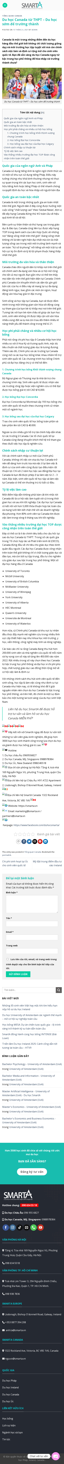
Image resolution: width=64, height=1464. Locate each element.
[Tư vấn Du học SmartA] (32, 5)
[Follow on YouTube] (40, 1227)
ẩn (42, 112)
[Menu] (5, 5)
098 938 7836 (12, 1294)
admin (35, 30)
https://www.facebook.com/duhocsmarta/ (37, 825)
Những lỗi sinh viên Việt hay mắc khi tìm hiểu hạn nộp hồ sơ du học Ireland (29, 1007)
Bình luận (12, 892)
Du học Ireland (10, 1387)
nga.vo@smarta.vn (15, 1358)
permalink (6, 855)
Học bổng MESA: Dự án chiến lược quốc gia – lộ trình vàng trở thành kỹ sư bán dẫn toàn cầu (31, 1026)
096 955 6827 (31, 1212)
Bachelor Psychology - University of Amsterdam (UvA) (32, 1064)
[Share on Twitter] (29, 841)
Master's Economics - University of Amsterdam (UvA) (31, 1107)
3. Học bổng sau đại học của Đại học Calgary (30, 143)
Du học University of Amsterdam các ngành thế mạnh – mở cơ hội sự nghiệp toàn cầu (32, 1017)
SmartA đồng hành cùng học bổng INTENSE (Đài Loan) (29, 1036)
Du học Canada (10, 1394)
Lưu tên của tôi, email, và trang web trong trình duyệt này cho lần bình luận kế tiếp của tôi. (31, 964)
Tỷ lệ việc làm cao (13, 150)
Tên (9, 918)
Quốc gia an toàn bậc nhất (18, 121)
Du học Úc (8, 1401)
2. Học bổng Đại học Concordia (23, 140)
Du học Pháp (9, 1380)
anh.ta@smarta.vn (16, 1330)
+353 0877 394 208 (15, 1322)
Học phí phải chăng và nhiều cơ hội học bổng (28, 129)
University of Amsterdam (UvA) (26, 1069)
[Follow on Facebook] (6, 1227)
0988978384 (48, 1219)
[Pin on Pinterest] (40, 841)
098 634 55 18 (29, 1205)
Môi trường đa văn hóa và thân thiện (23, 125)
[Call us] (33, 1227)
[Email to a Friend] (34, 841)
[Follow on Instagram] (13, 1227)
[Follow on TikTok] (20, 1227)
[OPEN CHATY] (56, 1456)
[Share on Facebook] (23, 841)
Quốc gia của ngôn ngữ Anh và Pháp (23, 118)
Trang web (12, 945)
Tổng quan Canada (12, 16)
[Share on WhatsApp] (18, 841)
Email (10, 932)
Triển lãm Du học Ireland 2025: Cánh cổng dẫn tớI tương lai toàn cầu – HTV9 (29, 1045)
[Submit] (59, 990)
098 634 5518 (12, 1263)
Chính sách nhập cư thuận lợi (19, 147)
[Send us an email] (26, 1227)
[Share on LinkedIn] (45, 841)
